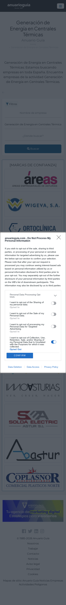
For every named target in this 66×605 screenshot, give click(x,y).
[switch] (53, 303)
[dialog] (33, 302)
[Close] (60, 238)
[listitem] (33, 295)
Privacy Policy (51, 367)
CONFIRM (20, 355)
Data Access (33, 367)
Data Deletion (15, 367)
